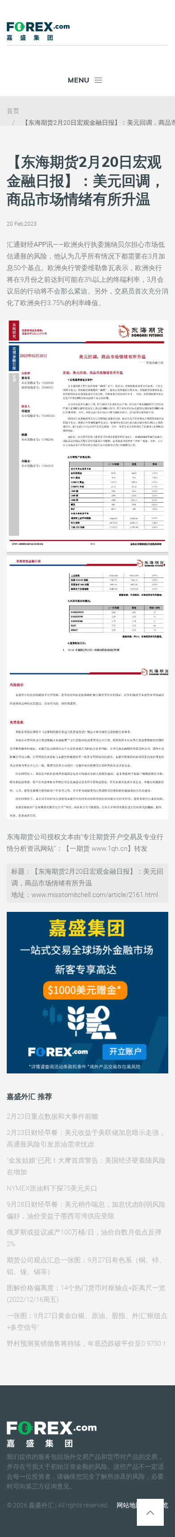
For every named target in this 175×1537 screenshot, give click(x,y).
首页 (13, 110)
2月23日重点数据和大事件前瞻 (52, 1116)
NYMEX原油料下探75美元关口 (52, 1188)
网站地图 (129, 1505)
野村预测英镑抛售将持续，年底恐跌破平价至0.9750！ (87, 1344)
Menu (78, 79)
